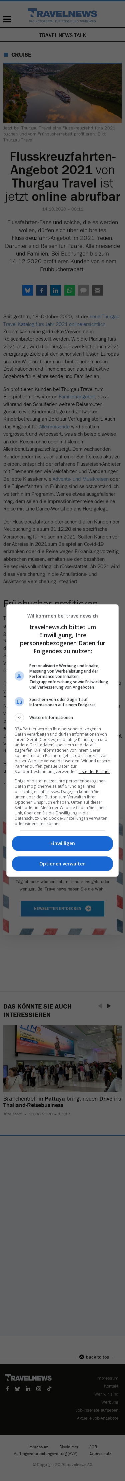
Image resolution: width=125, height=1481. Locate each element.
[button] (63, 717)
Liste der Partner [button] (94, 771)
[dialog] (62, 740)
